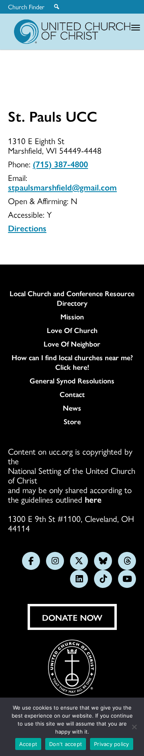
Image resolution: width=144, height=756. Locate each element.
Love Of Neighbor (72, 344)
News (72, 408)
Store (72, 421)
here (93, 499)
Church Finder (26, 7)
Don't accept (65, 744)
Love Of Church (72, 330)
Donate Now (72, 617)
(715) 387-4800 (60, 164)
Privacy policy (111, 744)
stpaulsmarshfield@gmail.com (62, 187)
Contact (72, 394)
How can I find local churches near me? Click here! (72, 362)
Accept (28, 744)
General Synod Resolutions (72, 380)
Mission (72, 316)
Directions (27, 228)
